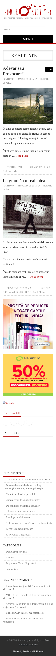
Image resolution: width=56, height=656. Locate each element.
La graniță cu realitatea (24, 180)
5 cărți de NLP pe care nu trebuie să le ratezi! (28, 479)
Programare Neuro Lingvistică (21, 563)
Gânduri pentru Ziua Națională (21, 511)
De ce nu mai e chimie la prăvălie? (23, 505)
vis (15, 171)
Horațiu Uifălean (14, 618)
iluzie (47, 167)
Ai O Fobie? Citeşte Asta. (18, 534)
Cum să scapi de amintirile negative (23, 500)
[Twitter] (14, 422)
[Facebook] (6, 422)
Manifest (10, 557)
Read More (22, 155)
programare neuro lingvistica (19, 292)
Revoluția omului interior (18, 517)
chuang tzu (36, 167)
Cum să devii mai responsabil (20, 494)
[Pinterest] (29, 422)
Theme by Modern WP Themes (28, 651)
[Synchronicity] (28, 9)
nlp (47, 288)
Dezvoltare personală (19, 288)
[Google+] (21, 422)
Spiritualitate (14, 167)
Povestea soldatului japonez (19, 529)
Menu (28, 39)
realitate (8, 171)
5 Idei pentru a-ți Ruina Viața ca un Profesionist (29, 523)
